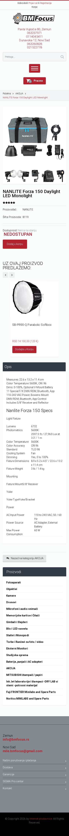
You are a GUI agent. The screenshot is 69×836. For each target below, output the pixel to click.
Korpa (35, 7)
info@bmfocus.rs (16, 739)
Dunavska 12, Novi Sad (34, 40)
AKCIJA (19, 93)
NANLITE (28, 209)
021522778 (34, 47)
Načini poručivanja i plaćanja (19, 760)
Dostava (8, 767)
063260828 (34, 44)
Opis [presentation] (8, 367)
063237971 (34, 33)
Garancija (8, 774)
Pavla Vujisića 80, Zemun (34, 29)
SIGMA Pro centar (13, 781)
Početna (7, 93)
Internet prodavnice (41, 818)
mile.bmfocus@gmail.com (22, 751)
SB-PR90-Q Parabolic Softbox (32, 325)
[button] (34, 80)
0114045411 (34, 36)
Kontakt (7, 788)
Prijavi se (33, 3)
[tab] (34, 366)
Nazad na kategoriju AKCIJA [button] (27, 558)
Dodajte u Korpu (24, 349)
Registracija (46, 3)
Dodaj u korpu (15, 244)
